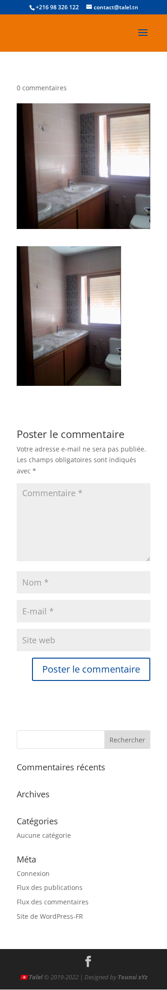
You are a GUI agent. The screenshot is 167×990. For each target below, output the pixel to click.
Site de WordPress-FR (50, 916)
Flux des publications (50, 887)
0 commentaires (42, 87)
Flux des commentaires (53, 901)
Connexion (33, 873)
